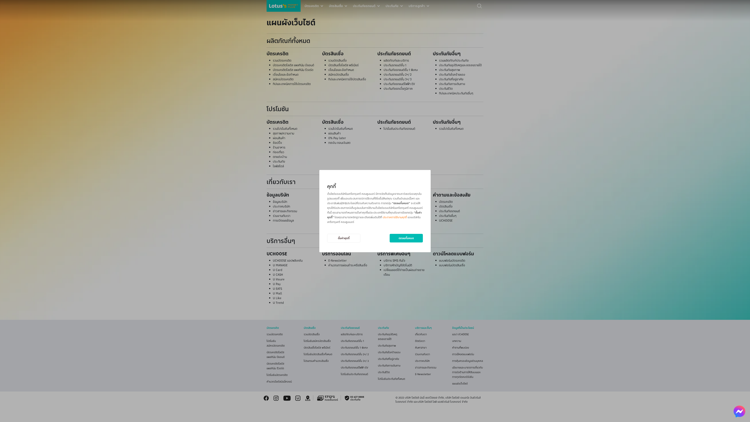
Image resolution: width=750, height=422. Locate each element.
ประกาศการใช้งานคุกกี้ (395, 217)
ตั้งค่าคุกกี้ (344, 238)
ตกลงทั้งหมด (406, 238)
